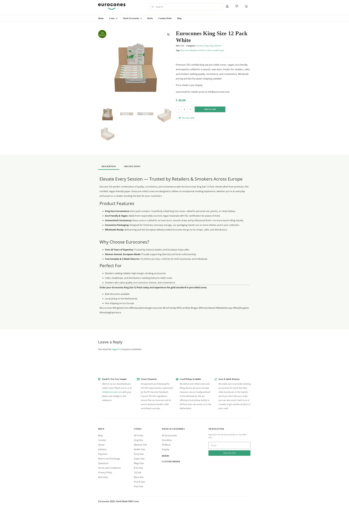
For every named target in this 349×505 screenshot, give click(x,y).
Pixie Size (138, 486)
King (206, 46)
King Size (138, 440)
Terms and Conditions (109, 467)
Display (165, 449)
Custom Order (165, 18)
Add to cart (210, 109)
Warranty (103, 477)
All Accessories (169, 435)
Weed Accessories (131, 18)
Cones (112, 18)
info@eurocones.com (112, 392)
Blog (179, 18)
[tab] (108, 166)
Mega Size (139, 463)
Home (101, 18)
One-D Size (139, 481)
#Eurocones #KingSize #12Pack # (193, 50)
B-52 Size (138, 467)
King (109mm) (215, 46)
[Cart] (246, 6)
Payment (102, 453)
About (101, 444)
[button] (168, 34)
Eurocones (199, 46)
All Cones (138, 435)
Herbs (150, 18)
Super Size (139, 458)
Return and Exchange (109, 458)
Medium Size (140, 444)
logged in (116, 349)
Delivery (102, 449)
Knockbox (167, 440)
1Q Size (137, 472)
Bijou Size (139, 477)
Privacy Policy (105, 472)
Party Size (139, 453)
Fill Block (166, 444)
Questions (103, 463)
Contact (102, 440)
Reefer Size (139, 449)
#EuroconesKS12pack (215, 50)
